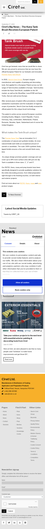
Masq (18, 418)
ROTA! (22, 183)
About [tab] (36, 243)
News (4, 418)
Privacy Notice (35, 421)
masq (32, 183)
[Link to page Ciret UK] (2, 14)
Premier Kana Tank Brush (11, 74)
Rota (18, 411)
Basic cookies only (22, 290)
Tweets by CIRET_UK (11, 214)
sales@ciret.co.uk (10, 394)
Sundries (19, 428)
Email (4, 487)
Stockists (5, 424)
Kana (28, 183)
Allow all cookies (22, 282)
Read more (8, 359)
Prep (18, 421)
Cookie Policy (35, 448)
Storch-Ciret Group (15, 79)
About (5, 415)
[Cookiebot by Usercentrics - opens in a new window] (32, 237)
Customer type (6, 494)
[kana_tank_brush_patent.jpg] (22, 51)
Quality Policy (35, 424)
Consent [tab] (8, 243)
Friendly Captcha (33, 507)
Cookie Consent (36, 445)
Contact (5, 421)
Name (3, 480)
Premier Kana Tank (12, 138)
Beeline (19, 424)
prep (40, 183)
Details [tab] (22, 243)
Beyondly (33, 417)
